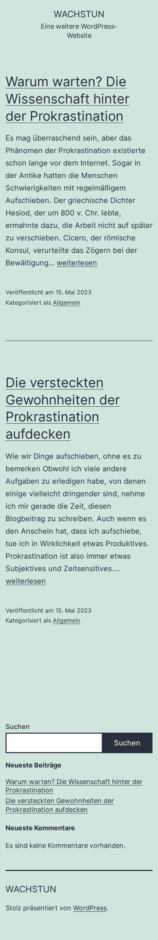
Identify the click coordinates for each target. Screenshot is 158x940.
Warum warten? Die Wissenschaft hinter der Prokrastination (67, 98)
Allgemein (66, 302)
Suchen (18, 726)
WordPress (90, 908)
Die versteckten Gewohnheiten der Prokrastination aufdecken (60, 805)
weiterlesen (77, 262)
